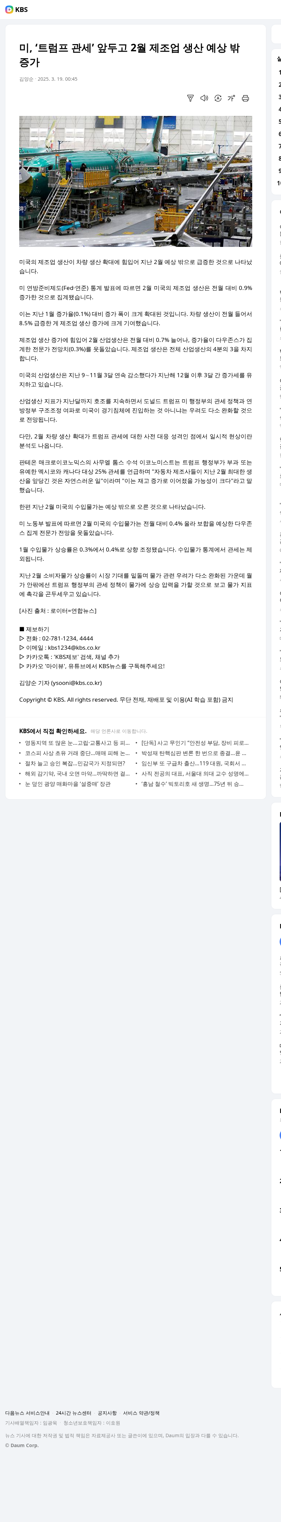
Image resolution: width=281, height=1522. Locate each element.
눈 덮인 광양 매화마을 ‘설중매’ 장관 (68, 784)
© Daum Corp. (22, 1445)
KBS (21, 9)
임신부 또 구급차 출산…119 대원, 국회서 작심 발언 (195, 763)
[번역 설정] (218, 98)
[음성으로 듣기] (204, 98)
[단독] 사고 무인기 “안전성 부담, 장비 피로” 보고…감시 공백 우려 (195, 742)
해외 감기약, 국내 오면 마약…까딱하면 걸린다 (78, 773)
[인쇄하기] (245, 98)
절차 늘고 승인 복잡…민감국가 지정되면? (75, 763)
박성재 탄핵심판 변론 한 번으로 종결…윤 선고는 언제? (195, 753)
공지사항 (107, 1412)
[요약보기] (190, 98)
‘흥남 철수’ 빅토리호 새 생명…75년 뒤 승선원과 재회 (195, 784)
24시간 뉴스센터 (73, 1412)
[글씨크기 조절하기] (232, 98)
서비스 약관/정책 (141, 1412)
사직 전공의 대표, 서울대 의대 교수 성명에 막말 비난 (195, 773)
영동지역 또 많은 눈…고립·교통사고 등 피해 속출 (78, 742)
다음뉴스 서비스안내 (27, 1412)
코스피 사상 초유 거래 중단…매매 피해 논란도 (78, 753)
